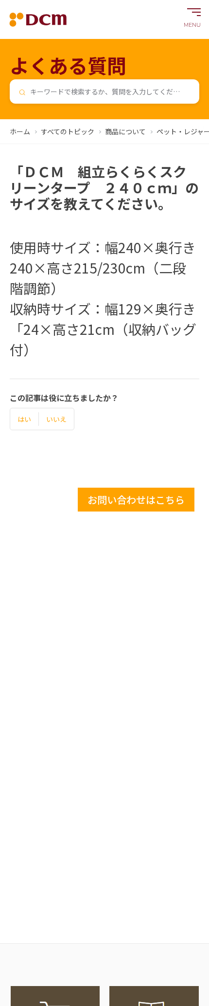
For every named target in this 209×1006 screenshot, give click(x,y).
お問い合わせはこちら (136, 500)
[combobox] (104, 91)
